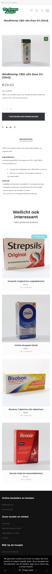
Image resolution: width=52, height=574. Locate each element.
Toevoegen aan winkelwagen (23, 117)
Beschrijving (26, 139)
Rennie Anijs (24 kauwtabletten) (26, 473)
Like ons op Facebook (10, 552)
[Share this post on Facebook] (3, 127)
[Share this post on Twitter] (7, 127)
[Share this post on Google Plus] (11, 127)
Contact (5, 538)
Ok (20, 570)
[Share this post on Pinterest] (15, 127)
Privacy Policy (7, 509)
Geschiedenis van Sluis (10, 533)
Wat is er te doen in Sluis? (11, 528)
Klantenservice (7, 505)
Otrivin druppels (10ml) (26, 345)
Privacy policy (27, 570)
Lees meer (26, 258)
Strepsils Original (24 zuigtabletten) (26, 281)
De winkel (6, 523)
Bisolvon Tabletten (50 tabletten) (26, 409)
